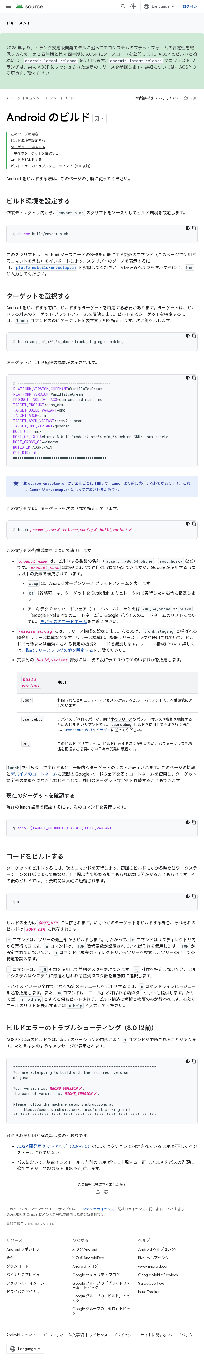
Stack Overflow (151, 1283)
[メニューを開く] (8, 6)
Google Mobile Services (158, 1274)
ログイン (190, 6)
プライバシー (124, 1335)
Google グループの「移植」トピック (101, 1310)
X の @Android (84, 1249)
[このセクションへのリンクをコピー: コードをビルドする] (69, 857)
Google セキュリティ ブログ (96, 1274)
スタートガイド (62, 98)
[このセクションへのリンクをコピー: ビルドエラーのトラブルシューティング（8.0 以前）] (163, 1028)
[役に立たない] (194, 98)
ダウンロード (17, 1266)
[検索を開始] (123, 6)
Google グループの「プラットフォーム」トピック (101, 1285)
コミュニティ (52, 1335)
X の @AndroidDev (88, 1257)
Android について (21, 1335)
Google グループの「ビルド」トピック (101, 1298)
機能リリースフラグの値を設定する (59, 650)
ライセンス (98, 1335)
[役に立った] (186, 98)
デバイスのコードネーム (63, 622)
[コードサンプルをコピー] (194, 228)
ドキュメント (18, 23)
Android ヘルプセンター (158, 1249)
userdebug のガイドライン (88, 730)
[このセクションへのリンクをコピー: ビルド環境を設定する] (75, 202)
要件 (10, 1257)
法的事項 (76, 1335)
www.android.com (154, 1266)
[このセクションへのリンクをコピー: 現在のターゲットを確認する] (80, 796)
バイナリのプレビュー (25, 1274)
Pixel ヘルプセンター (155, 1257)
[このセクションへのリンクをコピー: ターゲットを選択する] (75, 297)
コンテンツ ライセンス (96, 1209)
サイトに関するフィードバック (167, 1335)
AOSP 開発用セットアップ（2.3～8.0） (54, 1146)
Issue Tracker (149, 1291)
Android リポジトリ (23, 1249)
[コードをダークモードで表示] (188, 228)
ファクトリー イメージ (25, 1283)
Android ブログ (85, 1266)
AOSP (10, 98)
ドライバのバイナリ (23, 1291)
